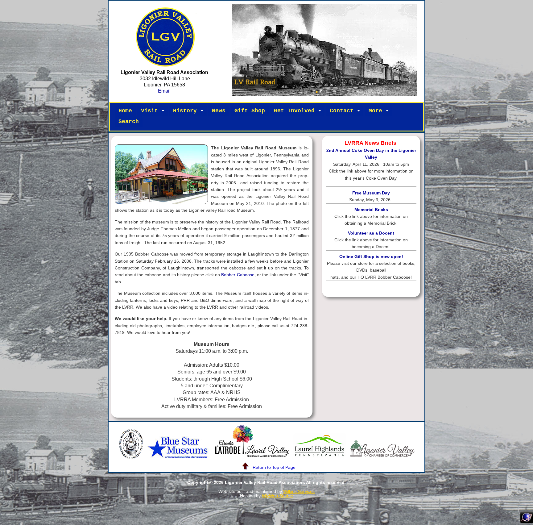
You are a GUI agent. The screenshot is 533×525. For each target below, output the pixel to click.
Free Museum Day (371, 193)
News (218, 111)
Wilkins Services (299, 491)
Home (125, 111)
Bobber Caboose (237, 274)
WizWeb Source (277, 495)
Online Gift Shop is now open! (371, 256)
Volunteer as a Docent (371, 233)
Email (164, 91)
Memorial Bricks (371, 209)
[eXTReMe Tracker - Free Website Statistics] (526, 521)
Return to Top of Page (274, 467)
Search (128, 122)
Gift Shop (249, 111)
